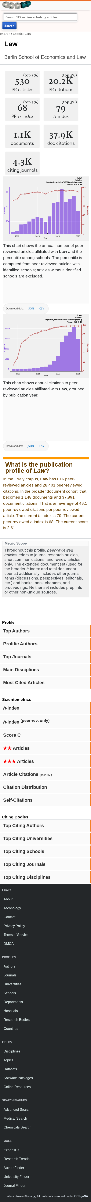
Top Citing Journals (24, 864)
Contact (9, 917)
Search (9, 25)
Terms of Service (16, 935)
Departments (13, 1002)
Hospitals (11, 1011)
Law (28, 34)
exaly (4, 34)
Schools (17, 34)
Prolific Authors (20, 643)
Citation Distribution (25, 787)
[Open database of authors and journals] (17, 2)
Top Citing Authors (23, 825)
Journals (10, 975)
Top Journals (17, 656)
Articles (16, 748)
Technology (12, 908)
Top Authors (16, 631)
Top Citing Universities (27, 838)
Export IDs (11, 1150)
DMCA (9, 944)
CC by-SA (81, 1196)
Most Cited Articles (23, 682)
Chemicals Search (17, 1127)
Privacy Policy (14, 926)
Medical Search (15, 1118)
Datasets (10, 1069)
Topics (8, 1060)
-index (11, 708)
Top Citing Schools (23, 851)
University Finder (16, 1176)
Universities (12, 984)
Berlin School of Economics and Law (45, 57)
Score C (12, 735)
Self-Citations (18, 800)
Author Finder (14, 1168)
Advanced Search (17, 1109)
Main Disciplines (21, 669)
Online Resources (17, 1087)
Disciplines (12, 1051)
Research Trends (16, 1159)
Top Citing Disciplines (27, 877)
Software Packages (18, 1078)
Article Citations (27, 774)
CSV (41, 308)
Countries (11, 1028)
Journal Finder (14, 1185)
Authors (9, 966)
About (8, 899)
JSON (31, 308)
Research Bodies (17, 1020)
